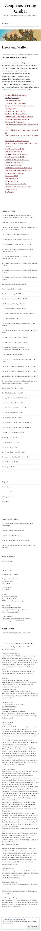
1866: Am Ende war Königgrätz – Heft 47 (15, 222)
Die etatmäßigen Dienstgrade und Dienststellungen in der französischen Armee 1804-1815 (21, 143)
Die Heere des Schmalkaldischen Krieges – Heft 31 (18, 313)
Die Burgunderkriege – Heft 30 (11, 318)
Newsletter (5, 472)
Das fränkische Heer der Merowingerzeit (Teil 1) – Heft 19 (20, 376)
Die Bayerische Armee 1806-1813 (17, 154)
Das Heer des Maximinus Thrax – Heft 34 (15, 299)
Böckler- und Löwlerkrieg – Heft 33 (13, 304)
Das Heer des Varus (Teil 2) (15, 149)
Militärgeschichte (7, 497)
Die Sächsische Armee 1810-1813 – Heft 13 (15, 408)
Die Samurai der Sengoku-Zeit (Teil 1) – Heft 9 (16, 427)
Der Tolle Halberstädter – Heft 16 (12, 393)
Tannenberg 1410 (11, 176)
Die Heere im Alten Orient (14, 173)
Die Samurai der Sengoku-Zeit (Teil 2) (18, 168)
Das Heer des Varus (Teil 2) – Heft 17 (13, 388)
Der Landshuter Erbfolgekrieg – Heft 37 (14, 284)
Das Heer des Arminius (13, 165)
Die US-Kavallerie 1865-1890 (15, 184)
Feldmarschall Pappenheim (14, 122)
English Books (6, 487)
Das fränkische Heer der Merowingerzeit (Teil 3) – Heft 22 (20, 366)
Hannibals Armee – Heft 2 (10, 462)
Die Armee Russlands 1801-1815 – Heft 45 (15, 234)
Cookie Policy (10, 923)
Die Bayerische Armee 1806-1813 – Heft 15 (15, 398)
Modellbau (5, 502)
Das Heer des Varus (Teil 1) (15, 157)
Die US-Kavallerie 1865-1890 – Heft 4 (14, 452)
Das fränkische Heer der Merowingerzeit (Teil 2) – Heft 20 (20, 371)
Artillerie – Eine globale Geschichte (13, 530)
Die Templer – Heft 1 (8, 467)
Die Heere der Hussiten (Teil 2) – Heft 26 (15, 342)
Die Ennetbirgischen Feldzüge (16, 95)
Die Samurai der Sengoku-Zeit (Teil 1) (18, 170)
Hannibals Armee (11, 189)
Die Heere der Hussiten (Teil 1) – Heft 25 (15, 337)
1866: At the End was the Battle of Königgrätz (16, 540)
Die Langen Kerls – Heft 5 (10, 447)
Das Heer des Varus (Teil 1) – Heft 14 (13, 403)
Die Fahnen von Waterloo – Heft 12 (13, 412)
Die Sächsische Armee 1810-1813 (17, 160)
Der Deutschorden (11, 178)
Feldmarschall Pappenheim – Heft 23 (13, 354)
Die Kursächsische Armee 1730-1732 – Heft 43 (17, 244)
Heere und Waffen (7, 492)
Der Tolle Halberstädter (13, 152)
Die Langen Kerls (11, 181)
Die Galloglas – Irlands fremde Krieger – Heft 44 (17, 239)
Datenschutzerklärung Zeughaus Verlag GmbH (16, 632)
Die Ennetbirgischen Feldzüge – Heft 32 (14, 308)
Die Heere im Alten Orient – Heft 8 (13, 432)
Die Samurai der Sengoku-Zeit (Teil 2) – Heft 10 (17, 422)
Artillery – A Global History (10, 535)
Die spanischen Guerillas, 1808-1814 (18, 186)
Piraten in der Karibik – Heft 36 (12, 289)
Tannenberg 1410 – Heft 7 (10, 437)
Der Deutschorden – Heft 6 (10, 442)
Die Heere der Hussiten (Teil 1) (16, 114)
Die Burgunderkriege (12, 98)
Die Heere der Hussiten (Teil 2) (16, 111)
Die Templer (9, 192)
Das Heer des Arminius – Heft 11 (12, 417)
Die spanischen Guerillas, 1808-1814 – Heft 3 (16, 457)
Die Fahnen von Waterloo (14, 162)
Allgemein (5, 482)
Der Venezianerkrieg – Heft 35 (11, 294)
